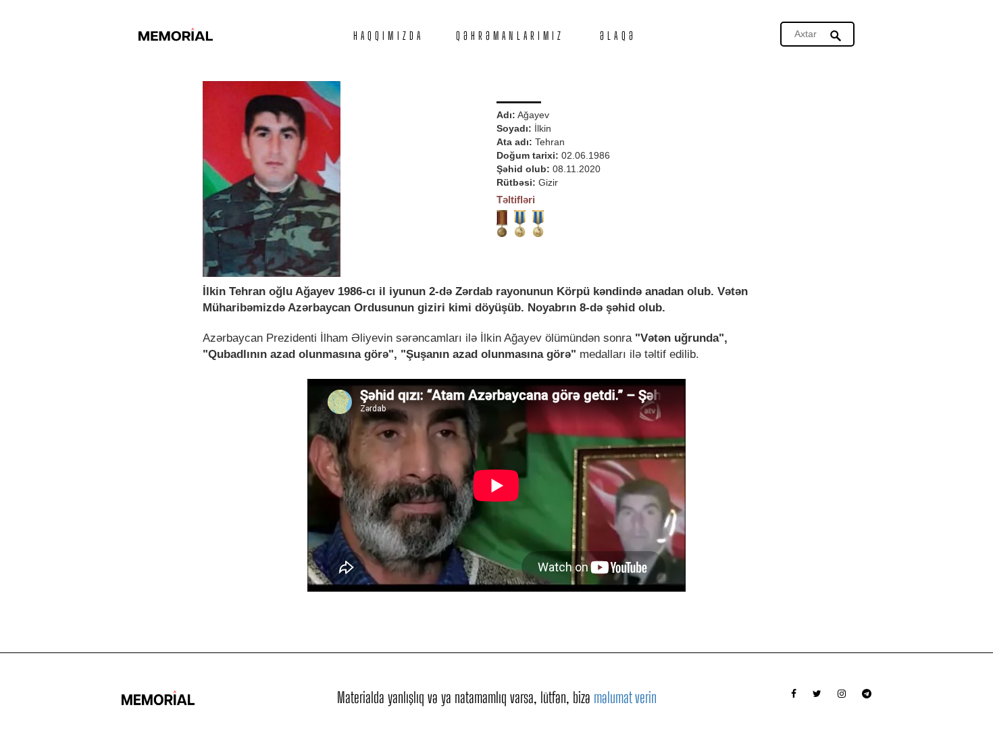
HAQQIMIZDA (388, 35)
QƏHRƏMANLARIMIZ (510, 35)
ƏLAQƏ (618, 35)
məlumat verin (625, 697)
